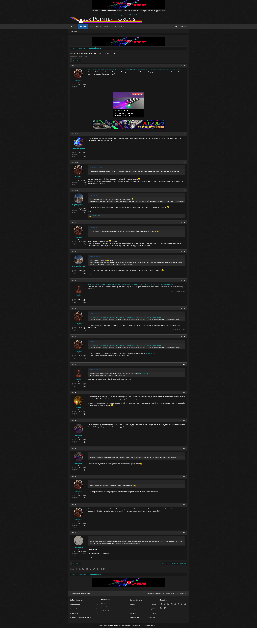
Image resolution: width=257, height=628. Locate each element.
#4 (184, 190)
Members (118, 26)
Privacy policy (170, 593)
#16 (184, 532)
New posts (74, 31)
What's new (94, 26)
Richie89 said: (93, 482)
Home (73, 26)
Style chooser (75, 593)
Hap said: (92, 228)
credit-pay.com (151, 353)
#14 (184, 476)
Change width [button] (85, 593)
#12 (184, 420)
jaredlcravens (152, 617)
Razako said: (93, 313)
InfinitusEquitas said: (96, 167)
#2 (184, 134)
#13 (184, 448)
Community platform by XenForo (116, 625)
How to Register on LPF (122, 15)
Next (77, 60)
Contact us (150, 593)
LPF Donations (138, 15)
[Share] (182, 65)
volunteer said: (94, 195)
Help (176, 593)
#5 (184, 222)
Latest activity (105, 610)
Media (106, 26)
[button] (100, 26)
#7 (184, 280)
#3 (184, 162)
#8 (184, 308)
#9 (184, 336)
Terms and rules (159, 593)
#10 (184, 364)
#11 (184, 392)
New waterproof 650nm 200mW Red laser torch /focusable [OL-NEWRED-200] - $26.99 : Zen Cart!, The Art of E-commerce (130, 285)
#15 (184, 504)
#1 (184, 65)
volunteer (74, 56)
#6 (184, 251)
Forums (83, 26)
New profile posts (106, 607)
